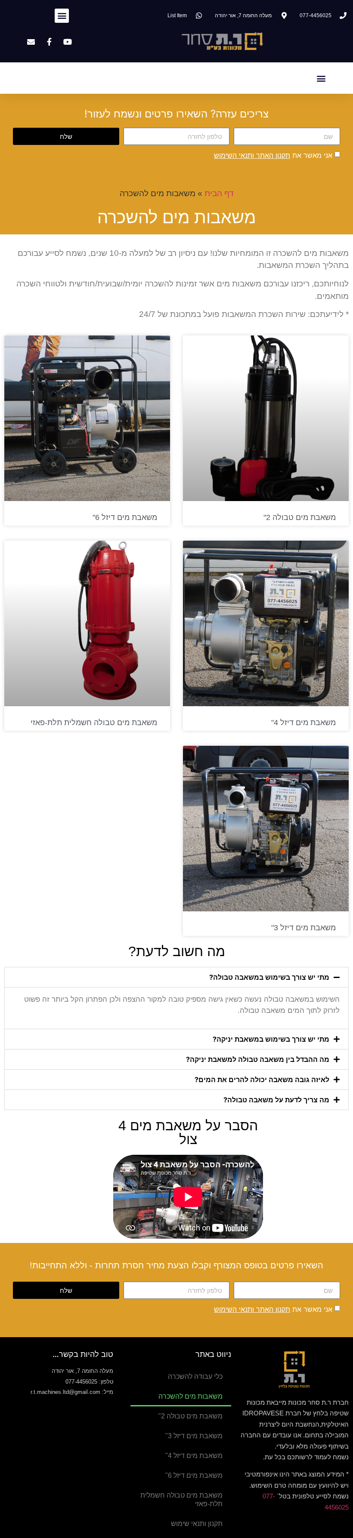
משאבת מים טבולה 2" (299, 517)
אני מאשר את (273, 155)
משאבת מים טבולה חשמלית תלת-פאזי (94, 722)
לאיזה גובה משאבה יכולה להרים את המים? (262, 1079)
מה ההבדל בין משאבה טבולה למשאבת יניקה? (257, 1059)
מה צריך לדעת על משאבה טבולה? (276, 1099)
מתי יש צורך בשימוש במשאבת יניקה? (271, 1039)
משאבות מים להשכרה (190, 1396)
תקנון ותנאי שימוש (197, 1523)
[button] (62, 16)
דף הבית (219, 193)
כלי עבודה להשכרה (195, 1376)
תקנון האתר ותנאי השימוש (252, 155)
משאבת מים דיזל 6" (125, 517)
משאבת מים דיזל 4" (303, 722)
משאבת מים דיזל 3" (303, 927)
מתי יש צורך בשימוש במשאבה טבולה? (269, 977)
